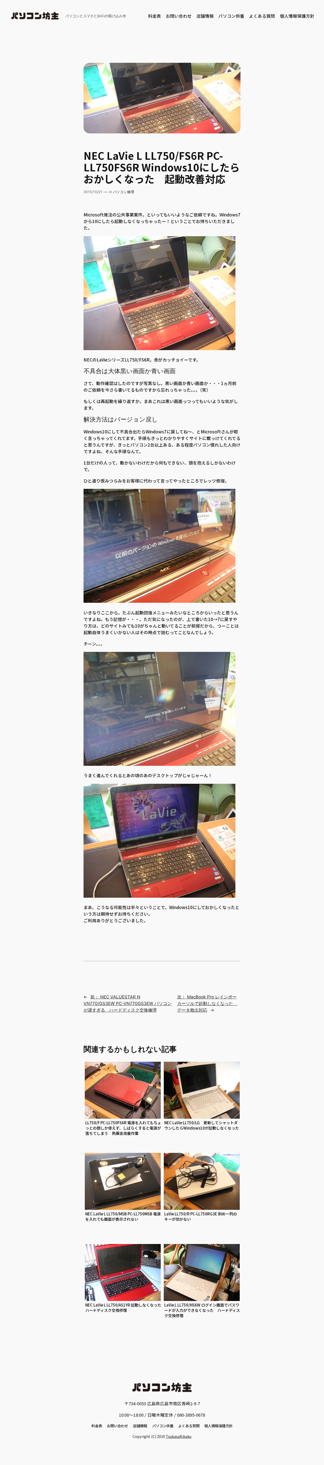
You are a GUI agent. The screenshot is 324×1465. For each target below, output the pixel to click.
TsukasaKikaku (178, 1436)
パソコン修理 (123, 192)
